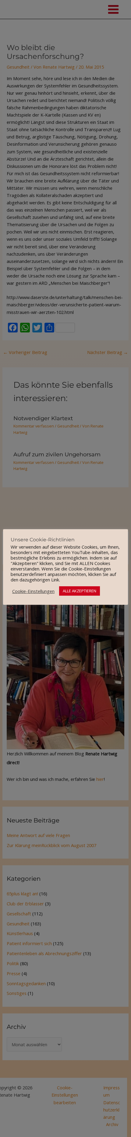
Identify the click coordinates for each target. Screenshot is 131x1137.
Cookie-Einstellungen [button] (33, 591)
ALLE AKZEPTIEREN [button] (79, 591)
